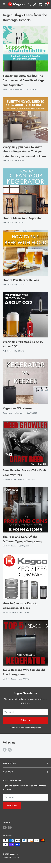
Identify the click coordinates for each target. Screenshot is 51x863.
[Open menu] (4, 4)
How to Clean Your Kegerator (22, 218)
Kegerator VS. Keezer (17, 408)
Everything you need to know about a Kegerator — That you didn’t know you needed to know (24, 151)
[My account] (34, 4)
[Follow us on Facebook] (5, 750)
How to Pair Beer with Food (21, 280)
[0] (46, 4)
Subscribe (25, 720)
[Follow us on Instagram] (10, 750)
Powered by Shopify (11, 857)
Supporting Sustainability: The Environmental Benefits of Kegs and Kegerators (23, 80)
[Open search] (29, 4)
